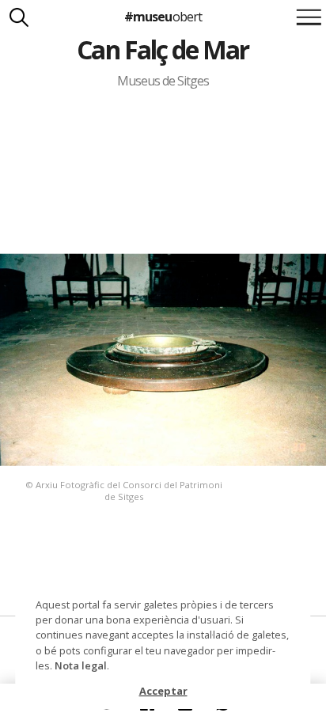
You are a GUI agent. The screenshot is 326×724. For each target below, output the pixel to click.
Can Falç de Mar (162, 49)
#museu (162, 16)
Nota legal (81, 665)
